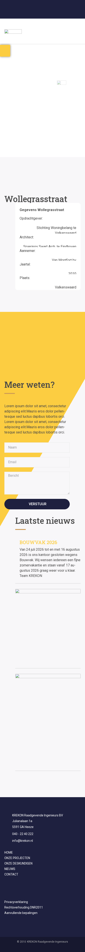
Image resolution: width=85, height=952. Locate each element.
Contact (11, 874)
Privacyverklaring (16, 902)
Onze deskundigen (18, 863)
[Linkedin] (46, 12)
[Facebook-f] (38, 12)
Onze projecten (17, 858)
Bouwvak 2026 (38, 542)
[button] (78, 31)
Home (8, 852)
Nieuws (9, 869)
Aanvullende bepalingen (20, 913)
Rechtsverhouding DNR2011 (23, 907)
